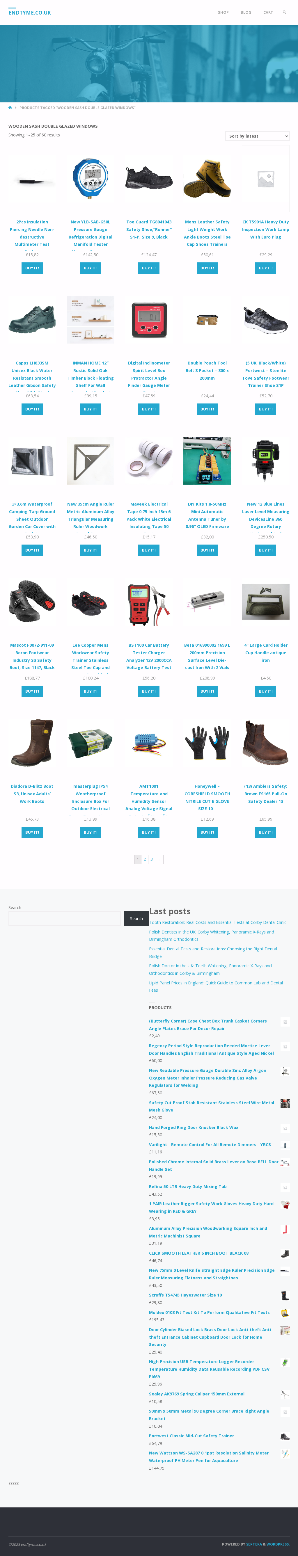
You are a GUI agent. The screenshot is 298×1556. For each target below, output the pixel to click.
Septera (253, 1544)
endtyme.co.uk (29, 12)
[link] (284, 12)
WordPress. (278, 1544)
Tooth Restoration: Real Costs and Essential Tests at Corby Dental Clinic (217, 922)
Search (14, 907)
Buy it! (32, 268)
